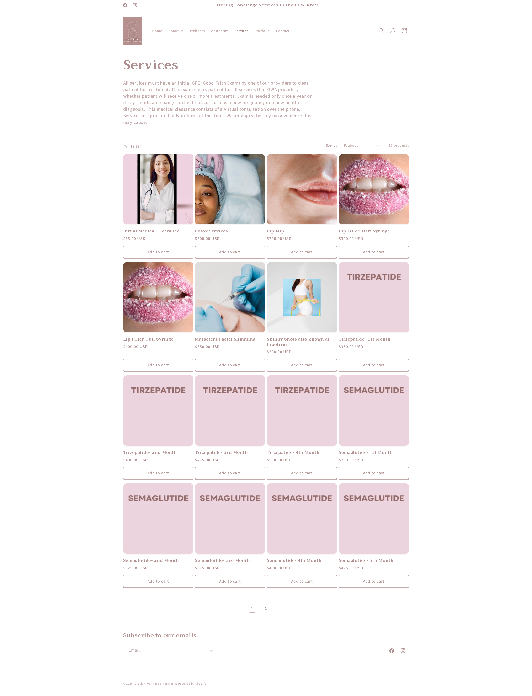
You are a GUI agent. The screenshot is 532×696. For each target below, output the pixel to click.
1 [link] (252, 608)
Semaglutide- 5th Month (366, 560)
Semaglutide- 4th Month (294, 560)
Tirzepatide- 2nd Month (150, 452)
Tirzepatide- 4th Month (293, 452)
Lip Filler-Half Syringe (364, 231)
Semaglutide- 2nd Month (151, 560)
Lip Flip (275, 231)
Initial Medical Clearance (151, 231)
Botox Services (211, 231)
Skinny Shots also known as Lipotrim (298, 342)
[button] (381, 30)
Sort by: (332, 145)
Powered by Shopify (192, 684)
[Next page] (280, 608)
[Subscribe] (211, 650)
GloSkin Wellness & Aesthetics (156, 684)
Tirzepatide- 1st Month (365, 339)
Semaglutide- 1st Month (366, 452)
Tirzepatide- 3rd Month (221, 452)
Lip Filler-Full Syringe (148, 339)
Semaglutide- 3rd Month (222, 560)
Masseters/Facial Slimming (225, 339)
